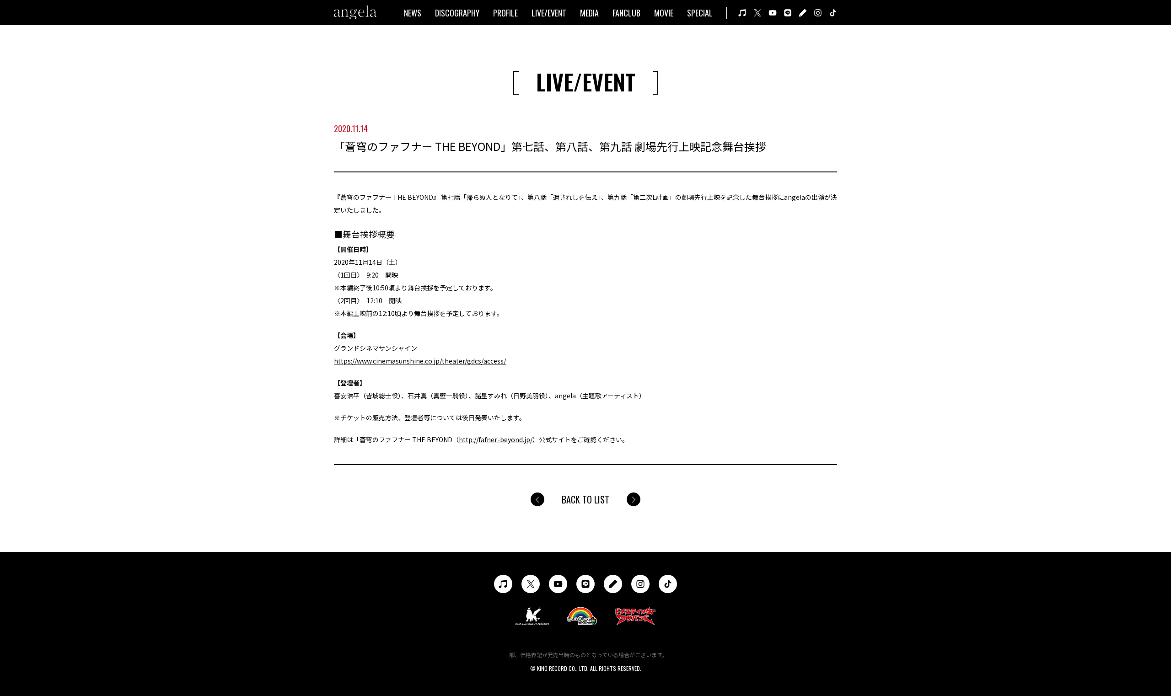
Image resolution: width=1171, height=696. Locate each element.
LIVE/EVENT (549, 13)
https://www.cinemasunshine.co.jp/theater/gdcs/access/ (420, 360)
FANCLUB (626, 13)
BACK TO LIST (585, 499)
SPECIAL (700, 13)
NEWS (412, 13)
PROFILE (505, 13)
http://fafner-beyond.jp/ (495, 439)
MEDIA (589, 13)
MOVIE (663, 13)
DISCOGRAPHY (457, 13)
